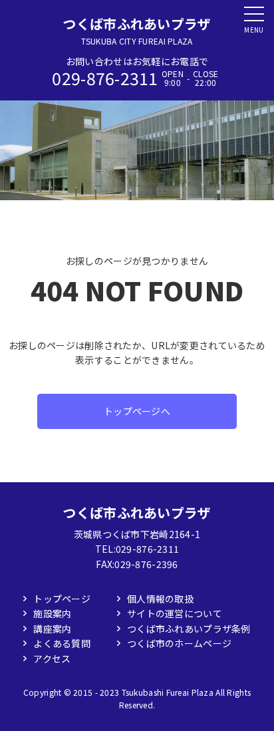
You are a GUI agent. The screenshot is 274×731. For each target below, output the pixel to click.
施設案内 (52, 613)
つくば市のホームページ (179, 643)
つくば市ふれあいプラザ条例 (189, 628)
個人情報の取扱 (160, 598)
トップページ (61, 598)
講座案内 (52, 628)
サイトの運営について (174, 613)
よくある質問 (61, 643)
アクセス (51, 658)
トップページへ (137, 411)
